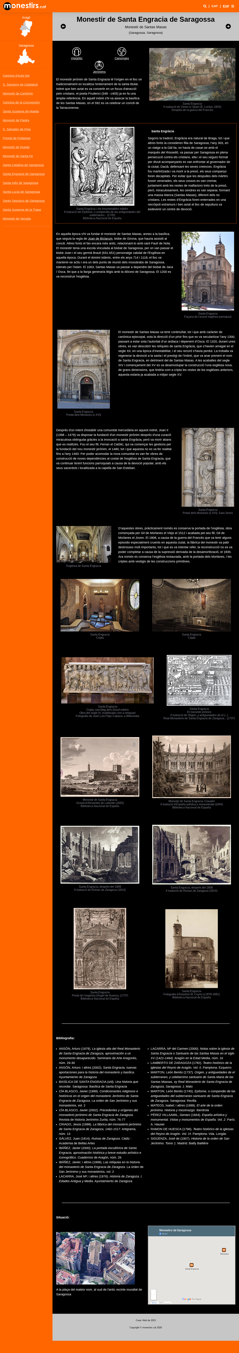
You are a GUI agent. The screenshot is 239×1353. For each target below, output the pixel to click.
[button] (232, 6)
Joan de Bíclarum (100, 238)
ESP (226, 6)
